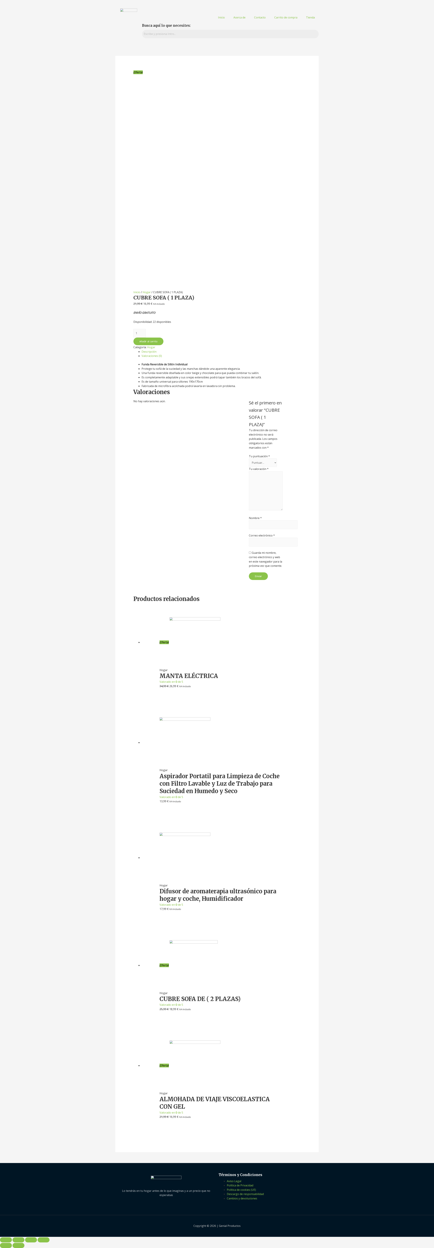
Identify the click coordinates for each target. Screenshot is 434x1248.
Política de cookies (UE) (241, 1190)
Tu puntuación (259, 456)
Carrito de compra (285, 17)
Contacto (260, 17)
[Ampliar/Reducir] (44, 1239)
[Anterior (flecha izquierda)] (6, 1245)
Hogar (147, 292)
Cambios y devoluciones (242, 1198)
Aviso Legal (234, 1181)
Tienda (310, 17)
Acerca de (239, 17)
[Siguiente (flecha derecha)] (18, 1245)
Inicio (221, 17)
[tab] (221, 352)
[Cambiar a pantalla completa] (31, 1239)
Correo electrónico (262, 535)
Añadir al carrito (148, 341)
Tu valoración (259, 469)
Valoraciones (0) (152, 356)
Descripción (149, 351)
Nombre (255, 518)
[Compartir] (18, 1239)
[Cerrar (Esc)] (6, 1239)
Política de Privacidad (240, 1185)
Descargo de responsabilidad (245, 1194)
